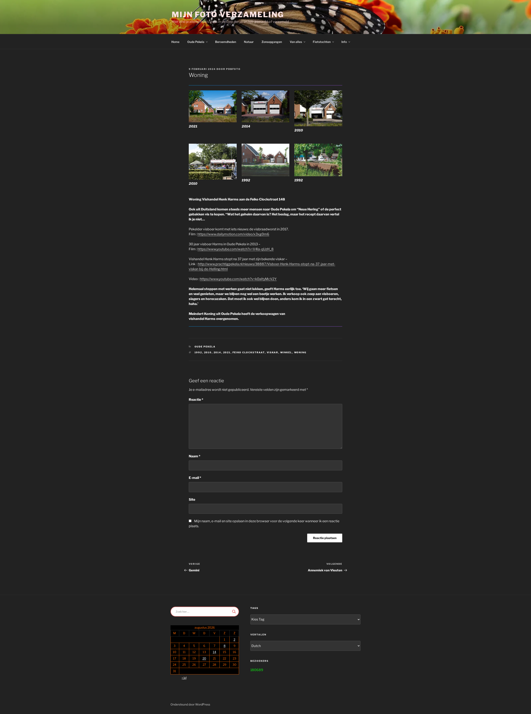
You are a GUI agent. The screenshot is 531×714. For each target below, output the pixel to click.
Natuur (249, 42)
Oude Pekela (205, 346)
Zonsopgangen (272, 42)
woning (300, 352)
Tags (254, 608)
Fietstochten (322, 42)
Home (175, 42)
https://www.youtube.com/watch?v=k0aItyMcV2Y (238, 279)
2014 (217, 352)
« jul (184, 677)
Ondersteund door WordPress (190, 704)
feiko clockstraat (249, 352)
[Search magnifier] (234, 611)
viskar (272, 352)
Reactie (196, 400)
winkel (286, 352)
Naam (194, 456)
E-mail (195, 478)
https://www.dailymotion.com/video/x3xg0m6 (233, 234)
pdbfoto (233, 69)
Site (192, 500)
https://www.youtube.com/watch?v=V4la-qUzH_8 (235, 249)
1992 (198, 352)
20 (204, 658)
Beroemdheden (225, 42)
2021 (227, 352)
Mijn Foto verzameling (228, 14)
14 (214, 652)
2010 (208, 352)
